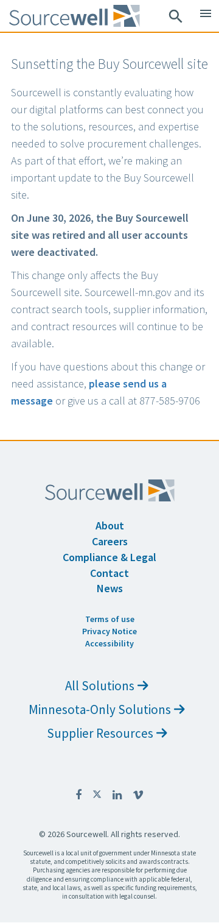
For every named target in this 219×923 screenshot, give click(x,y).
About (110, 525)
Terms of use (109, 619)
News (110, 588)
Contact (109, 573)
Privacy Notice (109, 631)
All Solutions (99, 685)
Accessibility (109, 643)
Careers (110, 541)
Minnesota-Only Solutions (100, 709)
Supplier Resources (100, 733)
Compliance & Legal (109, 557)
